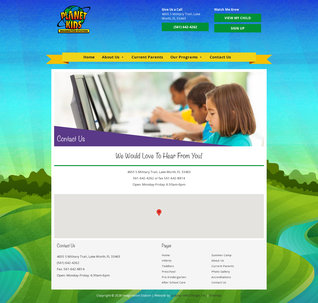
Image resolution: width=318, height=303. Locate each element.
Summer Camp (221, 255)
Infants (167, 260)
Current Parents (147, 57)
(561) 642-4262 (185, 27)
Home (89, 57)
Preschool (168, 271)
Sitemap (215, 295)
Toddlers (168, 266)
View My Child (238, 18)
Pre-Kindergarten (174, 277)
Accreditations (221, 277)
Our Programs (183, 57)
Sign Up (238, 28)
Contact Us (220, 57)
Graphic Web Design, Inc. (188, 295)
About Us (110, 57)
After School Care (174, 282)
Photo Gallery (220, 271)
